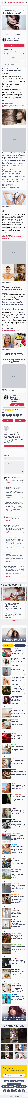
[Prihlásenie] (2, 2)
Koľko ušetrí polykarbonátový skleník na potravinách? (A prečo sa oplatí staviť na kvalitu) (18, 874)
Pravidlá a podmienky (14, 1084)
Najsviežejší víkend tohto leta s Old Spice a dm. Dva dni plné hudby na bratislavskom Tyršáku (18, 651)
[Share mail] (21, 415)
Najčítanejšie (8, 645)
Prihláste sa (7, 433)
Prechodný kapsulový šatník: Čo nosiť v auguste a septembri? (17, 669)
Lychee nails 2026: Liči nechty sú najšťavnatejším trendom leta (17, 679)
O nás (6, 1081)
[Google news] (19, 1090)
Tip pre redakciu (20, 1086)
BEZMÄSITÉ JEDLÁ (16, 970)
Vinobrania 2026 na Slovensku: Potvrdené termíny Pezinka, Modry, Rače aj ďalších (18, 689)
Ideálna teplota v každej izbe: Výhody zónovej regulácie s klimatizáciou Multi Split (18, 949)
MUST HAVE (14, 720)
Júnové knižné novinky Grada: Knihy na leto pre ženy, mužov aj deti (18, 998)
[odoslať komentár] (22, 471)
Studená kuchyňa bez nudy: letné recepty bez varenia (17, 973)
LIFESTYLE (14, 845)
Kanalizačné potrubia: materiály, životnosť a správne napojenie (17, 937)
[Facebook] (12, 1090)
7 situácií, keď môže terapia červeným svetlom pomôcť (16, 737)
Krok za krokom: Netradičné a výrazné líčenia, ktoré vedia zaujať (13, 106)
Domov (3, 8)
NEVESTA (13, 708)
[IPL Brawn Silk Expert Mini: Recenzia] (21, 1055)
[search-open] (5, 2)
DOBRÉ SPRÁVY (15, 833)
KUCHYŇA (14, 958)
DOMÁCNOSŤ (15, 883)
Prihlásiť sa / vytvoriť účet (14, 446)
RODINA (13, 770)
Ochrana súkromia (8, 1086)
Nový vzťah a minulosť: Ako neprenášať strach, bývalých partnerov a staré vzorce (18, 763)
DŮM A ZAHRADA (16, 795)
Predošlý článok (8, 421)
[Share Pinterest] (14, 415)
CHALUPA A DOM (16, 933)
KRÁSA (7, 8)
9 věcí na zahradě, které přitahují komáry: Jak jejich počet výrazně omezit (18, 799)
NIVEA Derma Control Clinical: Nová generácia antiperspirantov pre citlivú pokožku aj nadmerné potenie (18, 849)
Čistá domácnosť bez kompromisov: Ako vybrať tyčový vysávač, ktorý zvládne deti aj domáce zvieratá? (17, 988)
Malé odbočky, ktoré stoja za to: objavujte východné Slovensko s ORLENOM (17, 838)
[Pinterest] (15, 1090)
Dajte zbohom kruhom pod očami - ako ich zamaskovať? (13, 237)
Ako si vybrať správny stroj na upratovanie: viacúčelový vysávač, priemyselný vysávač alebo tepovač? (17, 899)
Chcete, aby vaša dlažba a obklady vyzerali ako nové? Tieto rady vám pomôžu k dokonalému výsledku (18, 888)
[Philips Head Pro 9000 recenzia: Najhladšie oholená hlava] (21, 1047)
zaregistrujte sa (14, 439)
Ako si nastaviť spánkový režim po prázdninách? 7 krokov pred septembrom (18, 773)
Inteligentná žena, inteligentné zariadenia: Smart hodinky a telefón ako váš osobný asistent (18, 824)
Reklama (20, 1081)
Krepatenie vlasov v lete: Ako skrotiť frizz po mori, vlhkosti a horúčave (18, 660)
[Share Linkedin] (17, 415)
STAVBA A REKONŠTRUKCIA (16, 909)
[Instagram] (4, 1090)
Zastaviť (14, 57)
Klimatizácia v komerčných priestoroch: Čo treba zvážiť (18, 925)
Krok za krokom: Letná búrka (10, 330)
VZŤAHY (13, 758)
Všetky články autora (17, 405)
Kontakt (13, 1081)
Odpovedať (8, 482)
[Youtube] (8, 1090)
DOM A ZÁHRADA (16, 870)
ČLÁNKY (13, 808)
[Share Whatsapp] (7, 415)
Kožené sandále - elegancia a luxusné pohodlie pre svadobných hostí (18, 724)
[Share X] (10, 415)
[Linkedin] (23, 1090)
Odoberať (22, 1075)
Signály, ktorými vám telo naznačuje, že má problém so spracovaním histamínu (18, 749)
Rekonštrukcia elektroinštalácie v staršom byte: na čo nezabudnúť (16, 914)
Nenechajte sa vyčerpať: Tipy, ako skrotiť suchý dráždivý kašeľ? (18, 812)
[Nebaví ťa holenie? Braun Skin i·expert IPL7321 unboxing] (7, 1055)
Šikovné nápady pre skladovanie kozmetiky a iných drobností (11, 186)
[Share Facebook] (3, 415)
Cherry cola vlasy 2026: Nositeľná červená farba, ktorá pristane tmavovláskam (18, 698)
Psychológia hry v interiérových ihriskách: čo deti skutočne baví (18, 862)
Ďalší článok (20, 421)
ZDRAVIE (13, 733)
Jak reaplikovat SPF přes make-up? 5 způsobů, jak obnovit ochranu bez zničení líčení (18, 788)
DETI (12, 858)
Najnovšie (20, 645)
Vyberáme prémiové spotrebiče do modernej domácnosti (18, 962)
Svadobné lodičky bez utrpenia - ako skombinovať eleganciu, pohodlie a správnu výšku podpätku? (18, 713)
